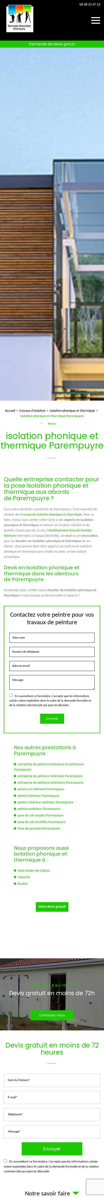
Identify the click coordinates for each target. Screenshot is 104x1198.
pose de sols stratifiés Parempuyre (42, 822)
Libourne (24, 877)
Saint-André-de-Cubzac (34, 871)
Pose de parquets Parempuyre (39, 829)
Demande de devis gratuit (52, 44)
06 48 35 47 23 (90, 5)
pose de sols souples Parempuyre (41, 815)
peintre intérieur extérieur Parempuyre (45, 802)
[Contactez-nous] (52, 994)
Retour (52, 423)
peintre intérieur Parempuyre (38, 796)
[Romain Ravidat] (20, 33)
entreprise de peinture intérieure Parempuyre (50, 776)
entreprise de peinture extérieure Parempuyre (50, 783)
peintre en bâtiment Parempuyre (41, 789)
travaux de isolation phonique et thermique (51, 515)
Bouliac (23, 884)
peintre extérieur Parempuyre (39, 809)
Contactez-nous (52, 1015)
